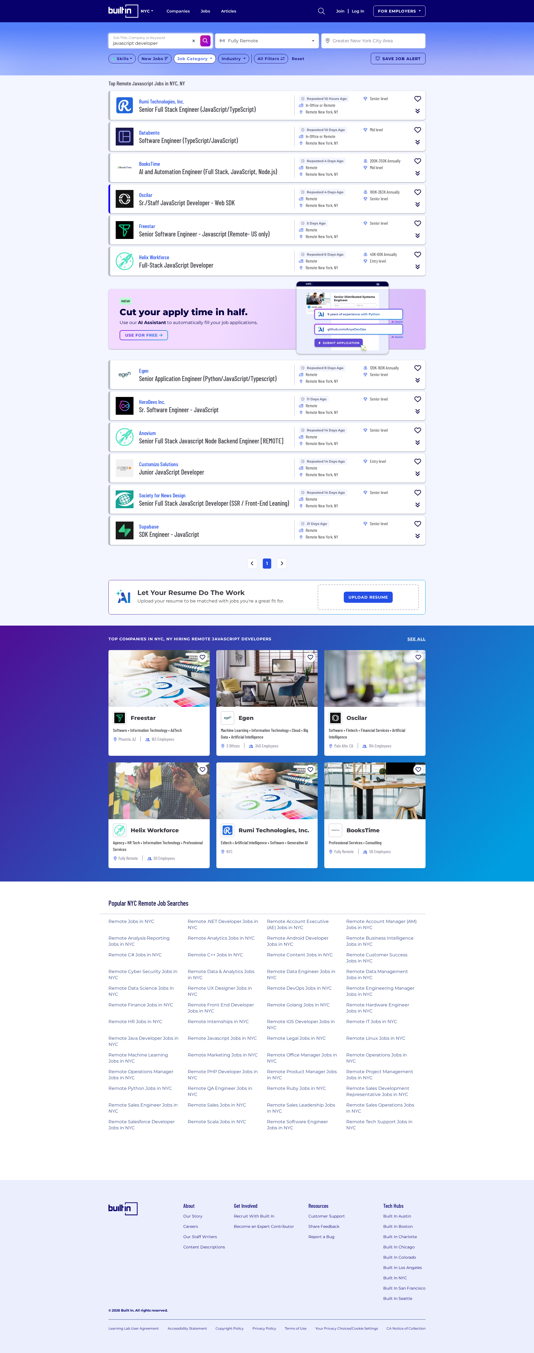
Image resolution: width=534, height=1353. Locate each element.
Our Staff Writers (200, 1236)
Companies (178, 11)
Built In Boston (398, 1226)
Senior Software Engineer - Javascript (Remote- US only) (204, 234)
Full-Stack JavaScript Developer (176, 265)
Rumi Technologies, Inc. (274, 830)
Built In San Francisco (404, 1288)
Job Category (193, 58)
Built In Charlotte (400, 1236)
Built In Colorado (399, 1257)
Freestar (143, 718)
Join (340, 11)
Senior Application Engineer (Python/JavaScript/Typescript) (207, 378)
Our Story (192, 1216)
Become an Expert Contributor (264, 1226)
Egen (246, 718)
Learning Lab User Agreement (133, 1328)
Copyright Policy (230, 1328)
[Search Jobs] (205, 40)
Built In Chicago (399, 1247)
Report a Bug (321, 1236)
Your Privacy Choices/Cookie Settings (346, 1328)
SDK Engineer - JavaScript (169, 534)
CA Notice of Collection (406, 1328)
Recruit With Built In (254, 1216)
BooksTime (363, 830)
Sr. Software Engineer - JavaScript (179, 410)
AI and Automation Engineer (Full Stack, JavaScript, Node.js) (208, 171)
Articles (228, 11)
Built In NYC (395, 1277)
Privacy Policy (264, 1328)
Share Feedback (323, 1226)
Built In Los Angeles (402, 1267)
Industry (232, 58)
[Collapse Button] (417, 111)
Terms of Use (295, 1328)
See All (416, 639)
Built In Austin (397, 1216)
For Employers (397, 11)
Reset (298, 58)
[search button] (321, 11)
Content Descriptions (204, 1247)
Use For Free (142, 335)
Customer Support (326, 1216)
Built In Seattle (397, 1298)
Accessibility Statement (187, 1328)
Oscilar (357, 718)
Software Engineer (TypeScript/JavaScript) (188, 140)
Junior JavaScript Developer (171, 472)
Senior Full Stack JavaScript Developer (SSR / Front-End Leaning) (214, 503)
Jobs (205, 11)
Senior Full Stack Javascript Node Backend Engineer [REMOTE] (211, 441)
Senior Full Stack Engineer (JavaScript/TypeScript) (197, 109)
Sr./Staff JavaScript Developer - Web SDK (187, 203)
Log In (358, 11)
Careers (190, 1226)
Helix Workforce (155, 830)
